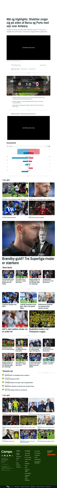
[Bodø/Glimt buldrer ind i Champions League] (42, 319)
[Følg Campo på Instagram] (2, 455)
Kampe (17, 458)
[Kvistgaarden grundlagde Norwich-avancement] (22, 343)
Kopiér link (44, 65)
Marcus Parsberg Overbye (16, 65)
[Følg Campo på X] (12, 455)
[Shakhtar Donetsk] (19, 85)
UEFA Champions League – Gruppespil (27, 79)
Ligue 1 (26, 467)
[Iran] (39, 146)
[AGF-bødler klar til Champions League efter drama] (22, 274)
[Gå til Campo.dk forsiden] (6, 453)
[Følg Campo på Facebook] (5, 455)
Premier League (28, 457)
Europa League (28, 473)
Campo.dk (3, 458)
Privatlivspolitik (38, 459)
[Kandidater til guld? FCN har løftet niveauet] (8, 343)
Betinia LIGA (27, 455)
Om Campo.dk (37, 453)
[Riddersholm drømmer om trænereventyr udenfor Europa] (46, 297)
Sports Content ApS (4, 459)
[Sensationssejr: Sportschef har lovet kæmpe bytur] (49, 274)
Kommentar (18, 467)
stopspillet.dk (32, 486)
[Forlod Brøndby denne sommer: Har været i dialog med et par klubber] (8, 274)
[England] (17, 146)
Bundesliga (27, 463)
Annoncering (37, 451)
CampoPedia (37, 455)
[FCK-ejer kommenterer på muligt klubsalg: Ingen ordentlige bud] (35, 343)
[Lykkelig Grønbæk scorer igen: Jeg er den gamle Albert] (28, 297)
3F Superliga (27, 453)
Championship (28, 459)
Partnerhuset (7, 468)
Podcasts (18, 465)
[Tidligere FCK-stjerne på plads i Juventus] (49, 357)
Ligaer (17, 462)
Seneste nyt (18, 456)
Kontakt (36, 457)
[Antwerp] (37, 85)
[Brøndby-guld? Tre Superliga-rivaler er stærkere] (28, 238)
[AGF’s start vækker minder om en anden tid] (15, 319)
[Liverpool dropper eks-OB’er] (10, 297)
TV (16, 460)
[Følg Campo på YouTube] (10, 455)
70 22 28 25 (27, 486)
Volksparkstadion (25, 80)
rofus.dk (42, 486)
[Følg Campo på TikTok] (7, 455)
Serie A (26, 465)
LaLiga (26, 461)
